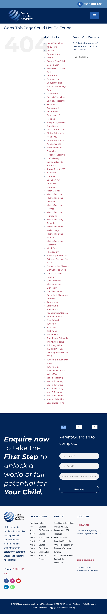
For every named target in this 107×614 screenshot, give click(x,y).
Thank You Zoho (55, 342)
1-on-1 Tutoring (55, 43)
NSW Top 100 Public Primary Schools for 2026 (57, 259)
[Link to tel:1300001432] (80, 4)
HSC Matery (53, 158)
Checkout (52, 75)
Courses (51, 90)
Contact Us (53, 79)
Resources (52, 302)
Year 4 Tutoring (55, 388)
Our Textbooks (55, 291)
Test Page (52, 331)
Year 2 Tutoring (55, 381)
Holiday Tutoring (56, 155)
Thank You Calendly (57, 338)
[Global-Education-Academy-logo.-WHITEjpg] (21, 11)
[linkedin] (6, 587)
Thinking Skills (54, 345)
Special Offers (54, 316)
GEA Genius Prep (56, 129)
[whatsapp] (12, 587)
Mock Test (52, 248)
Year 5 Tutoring (55, 392)
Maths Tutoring (55, 194)
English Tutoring (56, 97)
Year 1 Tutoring (55, 378)
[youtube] (18, 580)
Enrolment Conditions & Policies (53, 115)
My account (53, 252)
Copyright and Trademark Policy (61, 607)
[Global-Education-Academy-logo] (15, 512)
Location (51, 176)
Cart (49, 72)
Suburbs (51, 327)
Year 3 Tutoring (55, 385)
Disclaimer (52, 93)
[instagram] (12, 580)
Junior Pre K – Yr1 (56, 169)
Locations (52, 187)
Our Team (52, 288)
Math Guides (53, 191)
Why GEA (52, 374)
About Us (52, 47)
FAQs (85, 604)
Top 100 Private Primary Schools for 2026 (57, 352)
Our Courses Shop (56, 270)
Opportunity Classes (58, 266)
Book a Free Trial (56, 61)
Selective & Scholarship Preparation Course (57, 309)
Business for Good (56, 68)
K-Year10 (51, 172)
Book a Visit (53, 65)
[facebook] (6, 580)
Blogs (50, 57)
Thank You (52, 334)
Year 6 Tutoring (55, 395)
